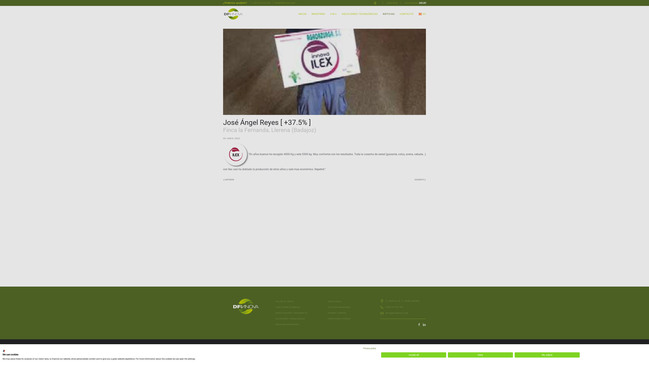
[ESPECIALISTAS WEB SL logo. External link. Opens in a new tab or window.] (4, 350)
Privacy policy (369, 348)
